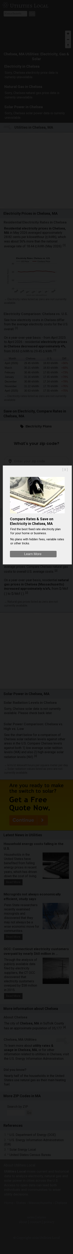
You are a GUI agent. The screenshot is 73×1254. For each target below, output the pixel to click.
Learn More (32, 554)
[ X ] (65, 470)
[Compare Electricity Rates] (37, 514)
